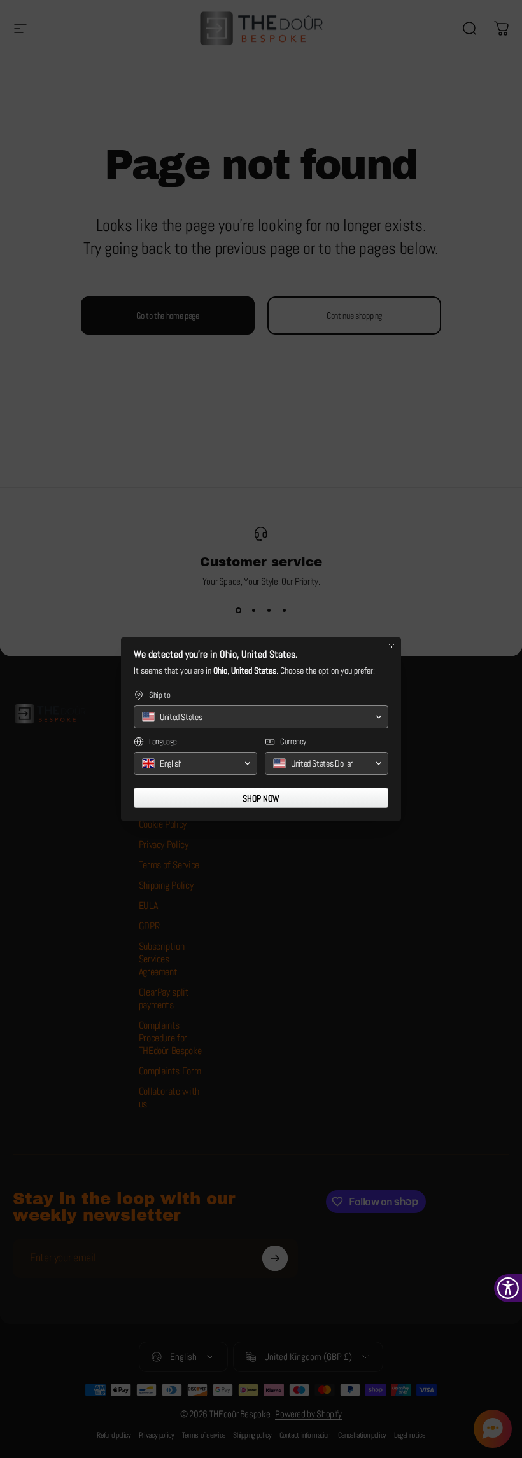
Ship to (159, 695)
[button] (261, 716)
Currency (293, 741)
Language (163, 741)
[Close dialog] (391, 647)
